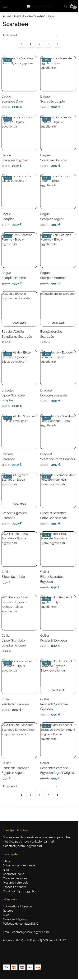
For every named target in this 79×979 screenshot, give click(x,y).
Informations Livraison (17, 906)
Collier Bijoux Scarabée (13, 574)
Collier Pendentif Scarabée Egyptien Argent (15, 768)
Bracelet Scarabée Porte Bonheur (57, 456)
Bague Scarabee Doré (12, 99)
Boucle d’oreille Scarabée (51, 334)
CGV (6, 915)
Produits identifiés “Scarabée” (29, 16)
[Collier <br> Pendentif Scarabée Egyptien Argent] (19, 740)
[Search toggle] (65, 6)
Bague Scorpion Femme (14, 275)
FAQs (6, 861)
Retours (8, 910)
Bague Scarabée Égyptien (15, 157)
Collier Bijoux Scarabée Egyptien (51, 577)
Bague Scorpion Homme (53, 275)
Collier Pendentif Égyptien (53, 638)
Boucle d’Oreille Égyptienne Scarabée (17, 334)
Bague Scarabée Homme (53, 157)
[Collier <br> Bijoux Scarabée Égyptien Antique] (19, 612)
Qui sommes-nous (15, 878)
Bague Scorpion (8, 216)
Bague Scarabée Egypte (52, 99)
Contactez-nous (13, 874)
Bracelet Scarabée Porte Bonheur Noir (54, 515)
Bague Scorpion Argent (51, 216)
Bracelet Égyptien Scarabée (53, 393)
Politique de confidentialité (20, 923)
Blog (6, 870)
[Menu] (8, 6)
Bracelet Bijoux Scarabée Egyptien (13, 395)
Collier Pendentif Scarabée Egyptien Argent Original (57, 768)
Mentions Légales (14, 919)
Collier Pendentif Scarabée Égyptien (54, 704)
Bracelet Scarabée (8, 456)
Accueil (7, 16)
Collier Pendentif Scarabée (15, 701)
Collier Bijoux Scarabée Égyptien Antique (14, 640)
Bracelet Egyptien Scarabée (14, 515)
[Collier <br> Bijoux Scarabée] (19, 549)
